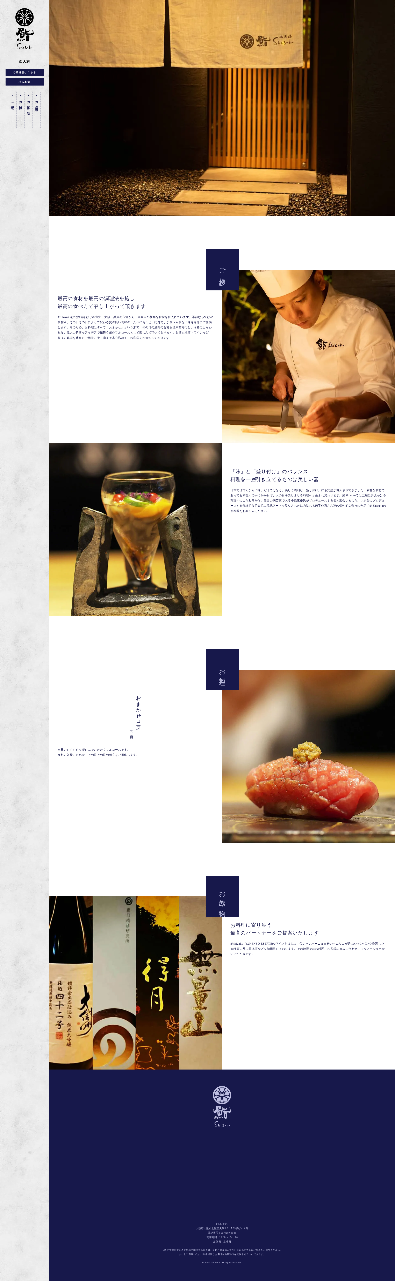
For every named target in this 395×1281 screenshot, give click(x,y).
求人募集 (24, 81)
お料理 (20, 102)
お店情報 (36, 103)
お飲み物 (28, 105)
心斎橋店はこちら (24, 72)
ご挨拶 (12, 102)
